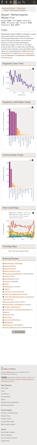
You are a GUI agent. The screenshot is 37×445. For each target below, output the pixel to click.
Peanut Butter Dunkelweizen (14, 304)
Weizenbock (8, 58)
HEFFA (6, 284)
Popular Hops (5, 416)
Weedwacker (8, 322)
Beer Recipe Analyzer (8, 424)
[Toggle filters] (34, 2)
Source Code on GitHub (9, 438)
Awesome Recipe (10, 266)
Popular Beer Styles (7, 422)
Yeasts (3, 399)
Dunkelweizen (9, 279)
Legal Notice (5, 441)
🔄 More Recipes (18, 332)
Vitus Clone (8, 317)
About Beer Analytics (8, 432)
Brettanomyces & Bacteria (10, 402)
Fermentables (5, 397)
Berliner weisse (9, 271)
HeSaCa (7, 289)
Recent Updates (6, 435)
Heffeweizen (8, 287)
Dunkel (6, 276)
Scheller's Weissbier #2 (12, 307)
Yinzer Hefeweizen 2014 (12, 327)
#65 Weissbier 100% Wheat (13, 263)
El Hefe (6, 281)
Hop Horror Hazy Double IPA (14, 292)
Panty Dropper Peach (11, 302)
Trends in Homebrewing (9, 413)
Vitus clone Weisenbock (12, 320)
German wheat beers (27, 53)
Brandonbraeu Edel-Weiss (13, 274)
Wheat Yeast (21, 8)
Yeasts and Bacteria (8, 8)
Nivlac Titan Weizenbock (12, 294)
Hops (3, 391)
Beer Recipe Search (7, 405)
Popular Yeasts (6, 419)
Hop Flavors (5, 394)
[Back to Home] (2, 369)
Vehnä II (7, 315)
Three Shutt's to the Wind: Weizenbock (17, 310)
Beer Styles (5, 388)
